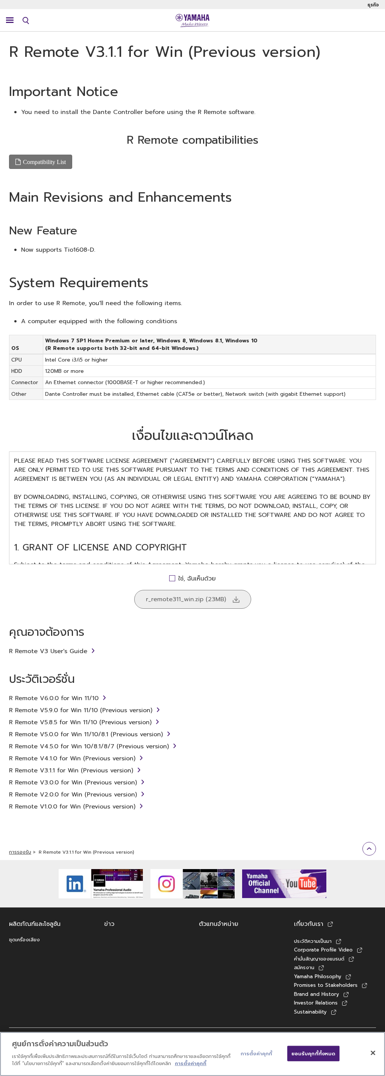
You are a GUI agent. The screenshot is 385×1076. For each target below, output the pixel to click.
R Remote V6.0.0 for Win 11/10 (54, 698)
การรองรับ (20, 852)
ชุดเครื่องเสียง (24, 939)
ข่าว (109, 924)
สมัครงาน (304, 967)
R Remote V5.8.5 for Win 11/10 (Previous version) (80, 722)
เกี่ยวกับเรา (308, 924)
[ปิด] (373, 1052)
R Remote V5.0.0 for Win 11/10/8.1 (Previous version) (86, 734)
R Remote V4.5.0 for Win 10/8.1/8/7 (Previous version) (89, 746)
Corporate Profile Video (323, 949)
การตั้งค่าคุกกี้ (190, 1063)
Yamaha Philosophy (317, 976)
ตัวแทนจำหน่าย (218, 924)
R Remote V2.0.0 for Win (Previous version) (73, 794)
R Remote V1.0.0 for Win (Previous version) (72, 806)
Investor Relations (316, 1002)
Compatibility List (44, 162)
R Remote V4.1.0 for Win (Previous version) (72, 758)
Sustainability (310, 1011)
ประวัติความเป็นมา (313, 941)
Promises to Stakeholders (326, 985)
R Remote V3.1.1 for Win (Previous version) (71, 770)
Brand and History (316, 994)
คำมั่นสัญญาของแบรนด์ (319, 958)
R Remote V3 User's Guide (48, 651)
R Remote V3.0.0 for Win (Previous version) (73, 782)
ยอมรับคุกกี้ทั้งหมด (313, 1053)
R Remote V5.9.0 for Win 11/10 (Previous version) (80, 710)
